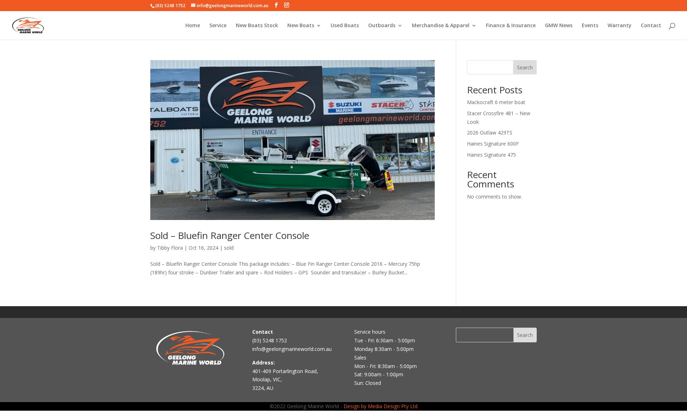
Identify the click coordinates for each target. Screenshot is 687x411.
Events (590, 26)
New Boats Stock (257, 26)
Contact (651, 26)
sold (229, 247)
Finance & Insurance (511, 26)
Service (217, 26)
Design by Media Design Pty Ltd (381, 406)
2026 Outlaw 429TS (489, 132)
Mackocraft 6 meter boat (496, 102)
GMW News (558, 26)
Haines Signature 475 (491, 154)
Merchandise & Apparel (440, 26)
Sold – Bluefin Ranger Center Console (229, 235)
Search (525, 67)
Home (192, 26)
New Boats (300, 26)
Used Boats (345, 26)
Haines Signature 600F (493, 143)
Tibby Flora (170, 247)
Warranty (620, 26)
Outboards (381, 26)
